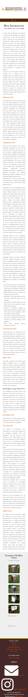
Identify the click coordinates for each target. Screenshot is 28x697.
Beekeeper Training (14, 647)
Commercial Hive (9, 329)
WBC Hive (7, 358)
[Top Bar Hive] (14, 619)
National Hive (8, 97)
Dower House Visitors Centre (14, 649)
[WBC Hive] (14, 599)
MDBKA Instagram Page (20, 689)
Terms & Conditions (14, 657)
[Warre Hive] (14, 629)
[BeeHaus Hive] (14, 609)
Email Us (21, 675)
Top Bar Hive (8, 426)
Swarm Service (14, 651)
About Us (14, 643)
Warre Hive (7, 511)
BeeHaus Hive (8, 415)
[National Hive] (14, 569)
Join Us (14, 645)
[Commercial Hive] (14, 589)
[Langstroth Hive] (14, 579)
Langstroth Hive (9, 143)
